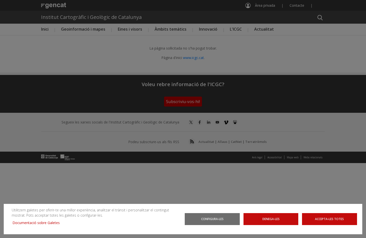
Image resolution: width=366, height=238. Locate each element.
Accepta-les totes (329, 219)
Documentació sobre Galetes (38, 222)
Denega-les (271, 219)
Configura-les (212, 219)
